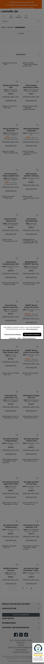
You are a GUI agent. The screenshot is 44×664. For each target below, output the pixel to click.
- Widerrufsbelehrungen (28, 338)
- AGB (19, 338)
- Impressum (12, 338)
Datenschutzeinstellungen (13, 334)
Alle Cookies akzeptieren (32, 334)
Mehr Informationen (32, 329)
